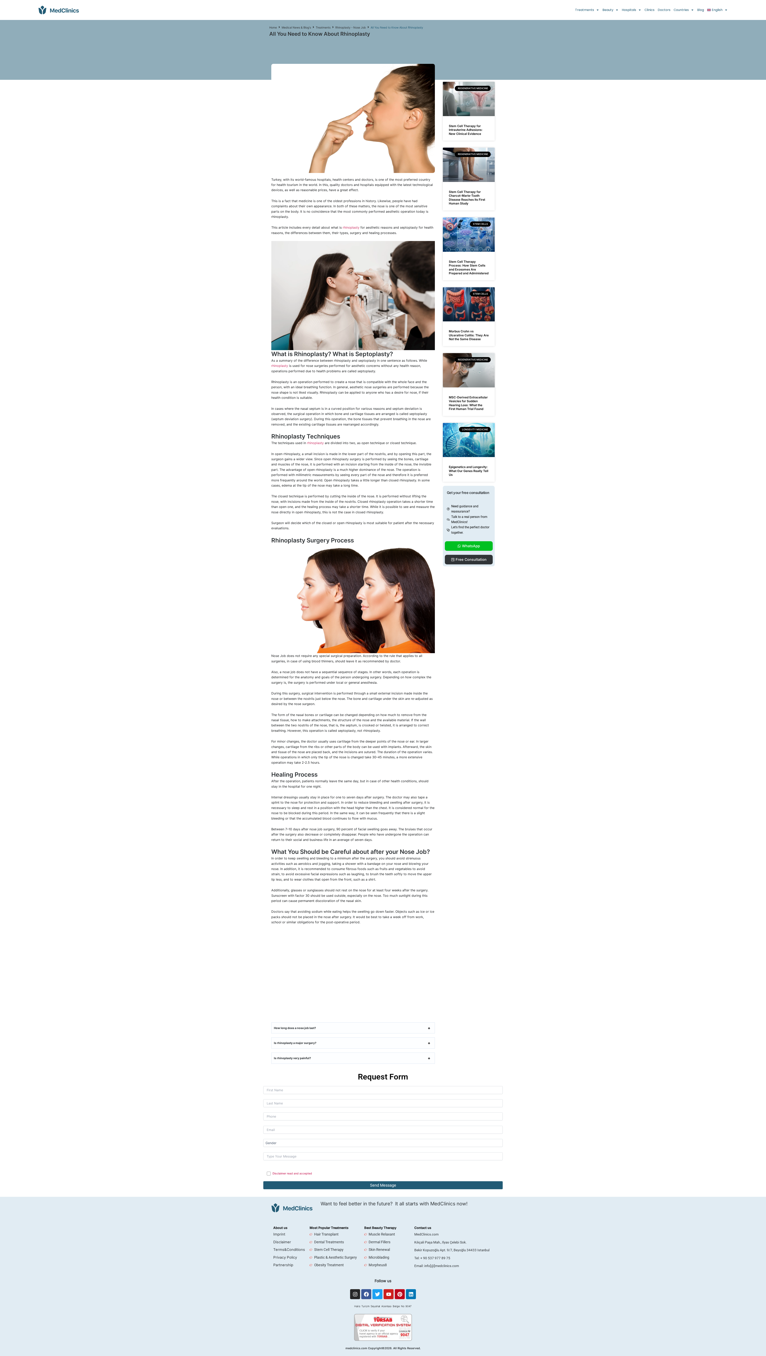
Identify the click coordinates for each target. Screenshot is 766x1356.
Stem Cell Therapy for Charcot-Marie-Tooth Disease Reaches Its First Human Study (467, 197)
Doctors (664, 10)
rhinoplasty (351, 227)
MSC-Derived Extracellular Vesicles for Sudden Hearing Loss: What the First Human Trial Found (468, 403)
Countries (681, 10)
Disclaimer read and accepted (292, 1173)
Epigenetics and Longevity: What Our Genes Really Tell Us (468, 471)
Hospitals (629, 10)
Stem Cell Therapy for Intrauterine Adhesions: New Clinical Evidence (466, 130)
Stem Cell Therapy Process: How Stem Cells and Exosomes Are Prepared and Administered (469, 267)
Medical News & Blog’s (296, 27)
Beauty (607, 10)
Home (273, 27)
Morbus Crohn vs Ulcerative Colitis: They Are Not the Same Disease (469, 335)
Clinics (649, 10)
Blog (700, 10)
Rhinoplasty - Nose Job (350, 27)
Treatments (584, 10)
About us (280, 1228)
